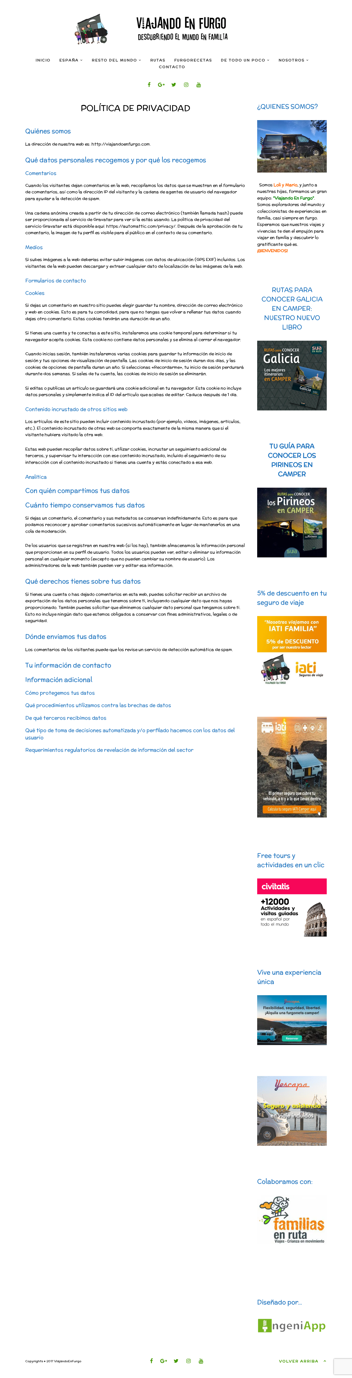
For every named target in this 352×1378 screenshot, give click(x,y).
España (69, 60)
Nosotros (292, 60)
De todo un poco (243, 60)
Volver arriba (299, 1361)
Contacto (172, 66)
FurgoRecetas (193, 60)
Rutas (157, 60)
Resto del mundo (114, 60)
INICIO (43, 60)
